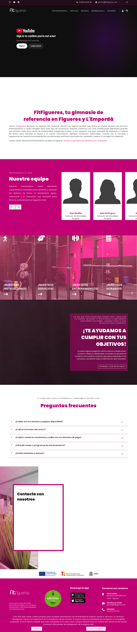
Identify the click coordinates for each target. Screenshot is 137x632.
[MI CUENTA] (123, 11)
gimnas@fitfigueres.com (107, 2)
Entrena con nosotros (112, 366)
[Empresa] (18, 10)
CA (127, 2)
